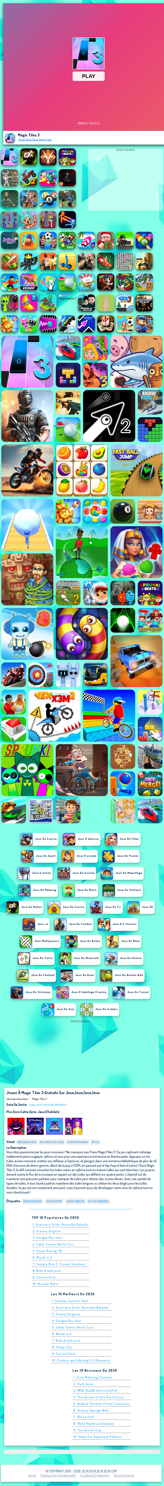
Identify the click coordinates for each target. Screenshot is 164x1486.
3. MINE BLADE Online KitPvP (95, 1391)
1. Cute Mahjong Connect (93, 1377)
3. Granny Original (66, 1314)
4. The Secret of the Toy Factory (98, 1397)
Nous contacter (124, 1475)
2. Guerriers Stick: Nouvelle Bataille (80, 1307)
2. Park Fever (83, 1384)
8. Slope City (62, 1347)
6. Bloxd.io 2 (42, 1257)
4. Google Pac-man (67, 1321)
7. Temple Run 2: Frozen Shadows (59, 1264)
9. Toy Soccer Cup (87, 1430)
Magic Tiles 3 (39, 1099)
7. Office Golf (83, 1417)
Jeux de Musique (32, 1201)
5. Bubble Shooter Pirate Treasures (101, 1404)
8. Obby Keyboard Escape (93, 1424)
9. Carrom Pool (44, 1277)
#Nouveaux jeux (27, 1142)
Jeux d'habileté (48, 1112)
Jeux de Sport (54, 1201)
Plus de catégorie (98, 1201)
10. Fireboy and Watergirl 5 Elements (81, 1360)
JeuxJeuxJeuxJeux (17, 1099)
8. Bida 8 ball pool (47, 1271)
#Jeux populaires (77, 1142)
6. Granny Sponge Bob (91, 1410)
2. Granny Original (47, 1231)
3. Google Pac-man (47, 1238)
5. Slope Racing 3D (47, 1251)
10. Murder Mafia (46, 1284)
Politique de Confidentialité (58, 1475)
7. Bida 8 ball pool (66, 1340)
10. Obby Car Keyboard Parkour (97, 1437)
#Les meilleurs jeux (52, 1142)
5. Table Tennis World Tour (73, 1327)
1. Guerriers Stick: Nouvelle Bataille (60, 1224)
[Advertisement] (125, 181)
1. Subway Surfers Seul (70, 1301)
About (32, 1475)
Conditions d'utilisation (95, 1475)
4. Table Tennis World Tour (53, 1244)
